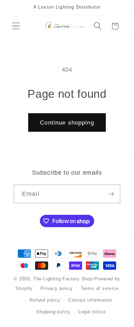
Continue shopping (67, 122)
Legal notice (92, 312)
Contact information (90, 300)
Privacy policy (56, 288)
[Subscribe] (111, 194)
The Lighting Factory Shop (63, 279)
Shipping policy (53, 312)
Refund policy (45, 300)
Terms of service (100, 288)
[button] (16, 26)
